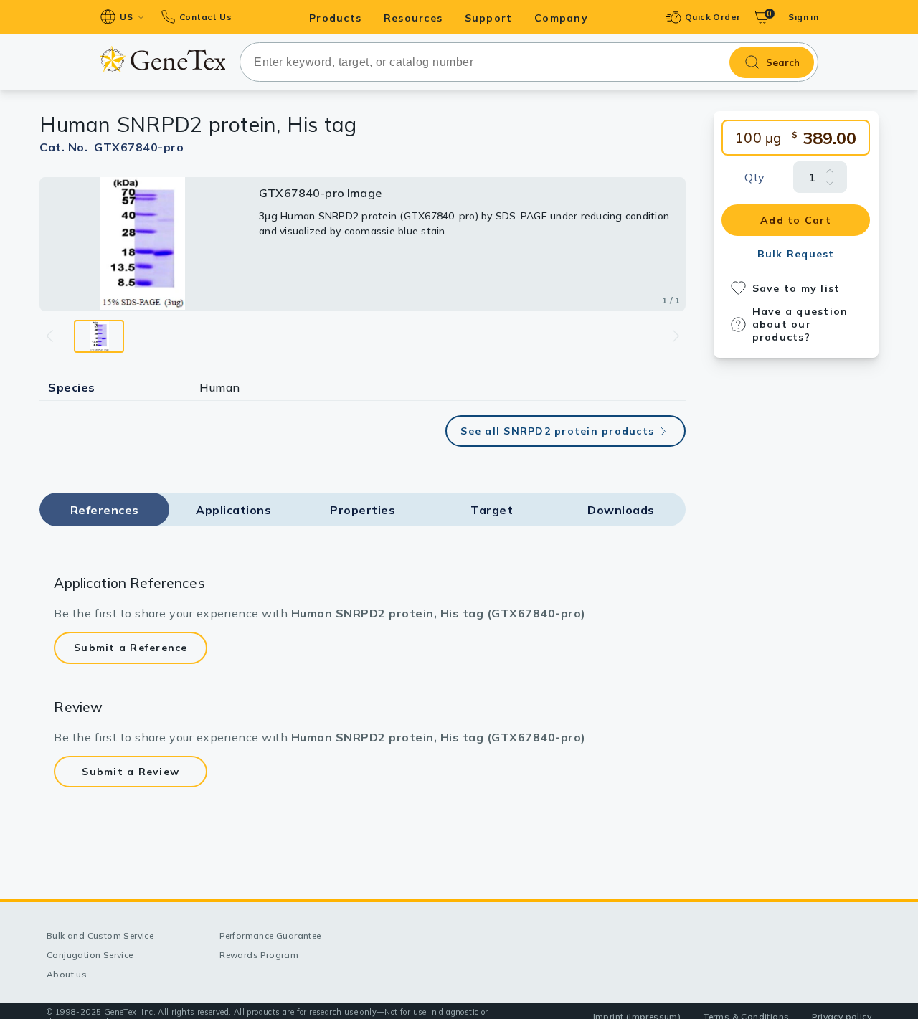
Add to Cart (795, 220)
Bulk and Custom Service (100, 935)
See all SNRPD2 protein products (557, 431)
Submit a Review (130, 771)
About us (67, 974)
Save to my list (796, 288)
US (126, 16)
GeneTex (162, 59)
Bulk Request (796, 253)
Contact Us (205, 16)
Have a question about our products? (800, 324)
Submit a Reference (131, 647)
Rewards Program (258, 954)
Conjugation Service (90, 954)
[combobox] (529, 62)
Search (783, 62)
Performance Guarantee (270, 935)
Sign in (803, 16)
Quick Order (712, 16)
